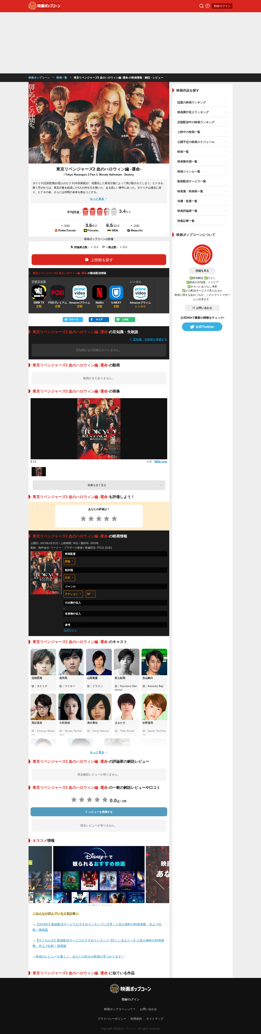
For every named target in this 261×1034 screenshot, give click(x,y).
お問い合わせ (204, 307)
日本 (67, 577)
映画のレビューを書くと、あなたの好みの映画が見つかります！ (80, 956)
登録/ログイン (222, 6)
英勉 (67, 561)
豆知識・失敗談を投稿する (149, 339)
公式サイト (70, 630)
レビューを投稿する (100, 811)
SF (89, 593)
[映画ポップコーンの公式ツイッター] (202, 326)
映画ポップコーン (39, 77)
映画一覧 (61, 77)
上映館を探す (102, 260)
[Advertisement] (130, 42)
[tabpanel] (51, 874)
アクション (71, 593)
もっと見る (97, 198)
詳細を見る (202, 270)
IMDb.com (160, 461)
